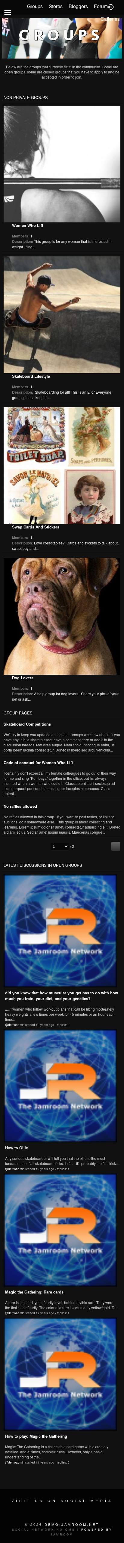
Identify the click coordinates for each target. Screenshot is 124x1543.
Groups (35, 6)
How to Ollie (16, 1148)
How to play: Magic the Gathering (36, 1436)
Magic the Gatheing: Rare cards (34, 1292)
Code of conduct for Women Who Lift (38, 762)
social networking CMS (43, 1530)
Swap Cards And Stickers (35, 527)
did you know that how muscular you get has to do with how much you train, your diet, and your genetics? (61, 995)
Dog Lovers (22, 677)
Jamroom (62, 1534)
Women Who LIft (27, 225)
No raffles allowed (20, 806)
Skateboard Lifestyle (31, 376)
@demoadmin (14, 1025)
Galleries (110, 18)
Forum (101, 6)
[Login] (111, 6)
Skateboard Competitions (27, 724)
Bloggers (78, 6)
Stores (56, 6)
